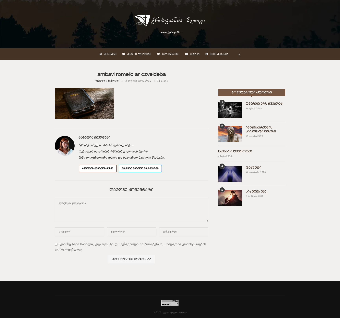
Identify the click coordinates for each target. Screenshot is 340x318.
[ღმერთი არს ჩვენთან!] (230, 110)
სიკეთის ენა (256, 191)
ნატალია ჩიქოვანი (107, 81)
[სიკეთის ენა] (230, 198)
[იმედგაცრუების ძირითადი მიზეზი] (230, 134)
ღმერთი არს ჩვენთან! (264, 103)
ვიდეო (194, 54)
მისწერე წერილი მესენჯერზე (140, 168)
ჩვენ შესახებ (218, 54)
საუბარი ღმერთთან (235, 151)
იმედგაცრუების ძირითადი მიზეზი (261, 129)
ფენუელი (253, 167)
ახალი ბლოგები (138, 54)
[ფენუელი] (230, 174)
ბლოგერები (170, 54)
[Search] (239, 54)
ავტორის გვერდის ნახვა (97, 168)
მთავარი (109, 54)
